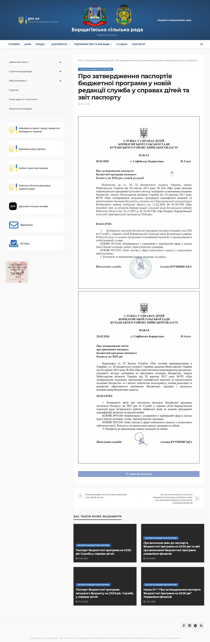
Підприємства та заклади (91, 44)
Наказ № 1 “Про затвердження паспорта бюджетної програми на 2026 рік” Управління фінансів (171, 593)
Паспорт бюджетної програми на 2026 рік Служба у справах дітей (103, 552)
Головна (14, 44)
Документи (59, 44)
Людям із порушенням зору (174, 20)
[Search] (201, 44)
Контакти (138, 44)
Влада (40, 44)
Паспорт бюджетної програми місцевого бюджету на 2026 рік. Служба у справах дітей (104, 593)
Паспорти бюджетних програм (95, 69)
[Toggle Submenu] (60, 62)
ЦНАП (27, 44)
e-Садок (122, 44)
